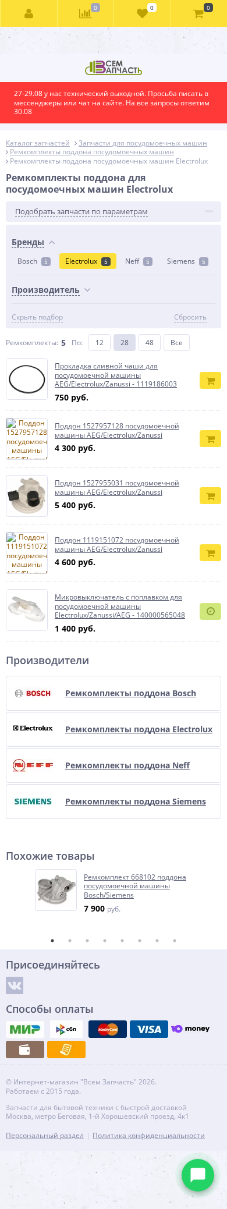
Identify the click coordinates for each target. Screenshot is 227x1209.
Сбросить (190, 317)
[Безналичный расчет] (66, 1049)
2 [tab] (70, 940)
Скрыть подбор (37, 317)
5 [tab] (122, 940)
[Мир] (25, 1029)
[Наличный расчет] (25, 1049)
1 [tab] (52, 940)
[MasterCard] (107, 1029)
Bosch (32, 261)
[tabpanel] (114, 891)
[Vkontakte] (14, 985)
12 (99, 343)
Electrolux (86, 261)
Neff (137, 261)
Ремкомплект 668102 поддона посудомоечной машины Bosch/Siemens (135, 886)
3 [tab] (87, 940)
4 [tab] (105, 940)
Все (177, 343)
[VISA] (149, 1029)
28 (124, 343)
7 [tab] (157, 940)
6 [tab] (140, 940)
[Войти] (29, 13)
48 (150, 343)
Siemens (186, 261)
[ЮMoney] (190, 1029)
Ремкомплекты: (32, 343)
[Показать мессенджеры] (198, 1175)
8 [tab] (174, 940)
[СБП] (66, 1029)
